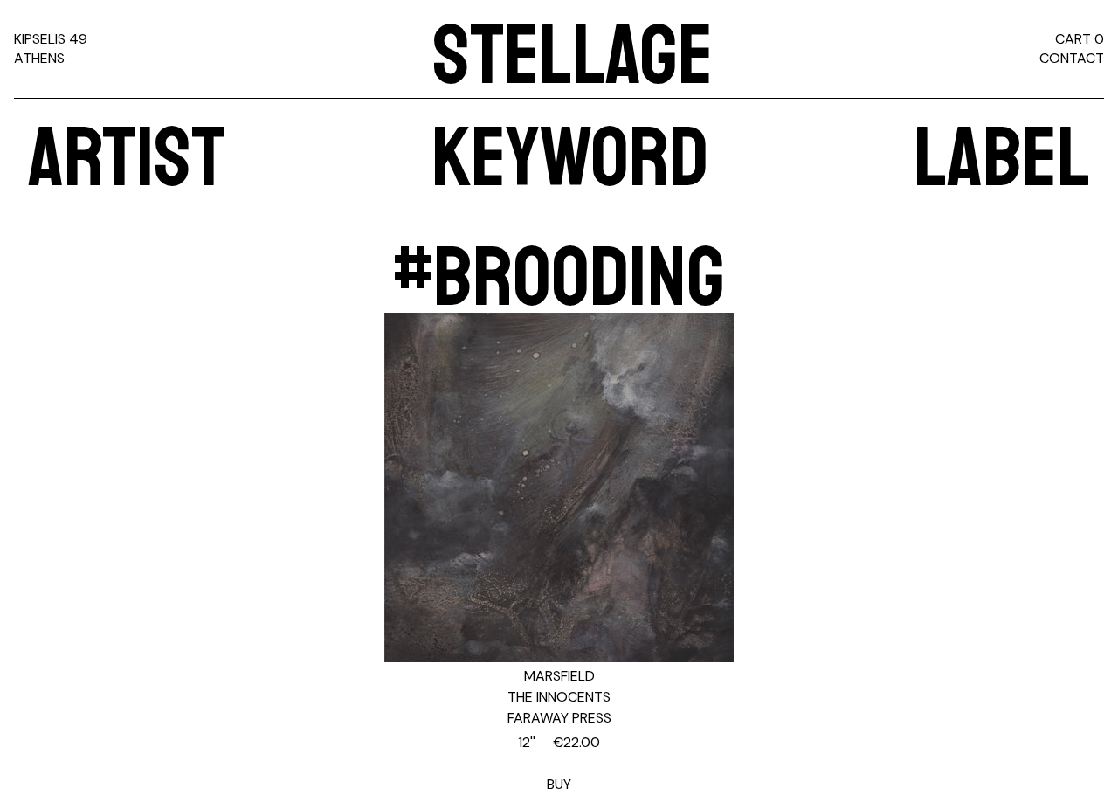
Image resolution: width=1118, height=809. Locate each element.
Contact (1071, 58)
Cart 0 (1079, 39)
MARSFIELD (559, 676)
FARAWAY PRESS (559, 718)
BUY (559, 763)
